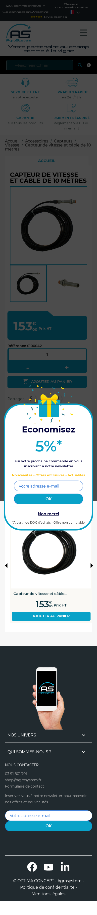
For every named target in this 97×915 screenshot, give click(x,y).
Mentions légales (48, 894)
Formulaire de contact (24, 786)
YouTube (48, 867)
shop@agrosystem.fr (23, 780)
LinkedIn (65, 867)
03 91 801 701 (16, 774)
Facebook (32, 867)
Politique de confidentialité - (48, 887)
